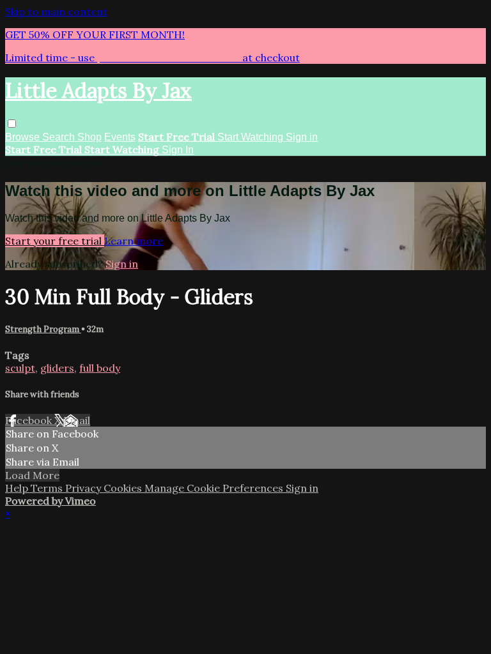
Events (120, 137)
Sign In (178, 149)
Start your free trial (54, 240)
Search (59, 137)
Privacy (84, 488)
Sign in (302, 137)
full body (99, 367)
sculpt (20, 367)
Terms (48, 488)
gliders (57, 367)
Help (18, 488)
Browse (23, 137)
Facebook (29, 420)
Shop (89, 137)
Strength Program (43, 329)
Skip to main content (56, 11)
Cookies (124, 488)
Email (76, 420)
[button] (12, 123)
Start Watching (251, 137)
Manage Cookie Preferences (215, 488)
